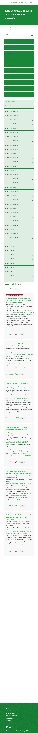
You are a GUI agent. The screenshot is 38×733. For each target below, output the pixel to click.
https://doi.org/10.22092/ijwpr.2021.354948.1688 (20, 354)
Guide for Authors (11, 71)
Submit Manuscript (11, 83)
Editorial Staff (10, 65)
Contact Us (9, 94)
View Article (9, 334)
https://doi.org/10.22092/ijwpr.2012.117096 (18, 531)
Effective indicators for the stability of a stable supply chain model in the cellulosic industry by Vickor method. (18, 300)
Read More (16, 328)
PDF (20, 334)
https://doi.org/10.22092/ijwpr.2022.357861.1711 (20, 312)
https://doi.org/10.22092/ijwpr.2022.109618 (18, 483)
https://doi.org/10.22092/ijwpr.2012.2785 (17, 442)
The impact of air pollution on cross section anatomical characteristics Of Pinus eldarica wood (19, 517)
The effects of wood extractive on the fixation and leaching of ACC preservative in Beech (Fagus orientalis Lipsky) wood (18, 386)
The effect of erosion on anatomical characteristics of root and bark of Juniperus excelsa (16, 430)
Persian (14, 2)
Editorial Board (10, 59)
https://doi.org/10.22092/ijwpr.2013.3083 (17, 398)
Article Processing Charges (13, 77)
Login (30, 2)
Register (23, 2)
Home (5, 28)
